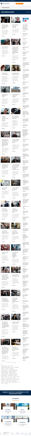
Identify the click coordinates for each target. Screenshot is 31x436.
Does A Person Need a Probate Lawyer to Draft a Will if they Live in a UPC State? (26, 188)
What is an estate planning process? (15, 275)
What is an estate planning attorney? (26, 150)
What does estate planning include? (15, 74)
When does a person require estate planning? (26, 218)
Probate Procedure (8, 380)
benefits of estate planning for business (6, 367)
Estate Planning (12, 368)
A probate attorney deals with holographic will (26, 257)
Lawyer (11, 376)
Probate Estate (3, 379)
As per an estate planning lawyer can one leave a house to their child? (25, 168)
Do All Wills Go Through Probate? (5, 74)
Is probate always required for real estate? (25, 93)
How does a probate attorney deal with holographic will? (26, 175)
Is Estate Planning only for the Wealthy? (15, 95)
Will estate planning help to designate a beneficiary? (25, 270)
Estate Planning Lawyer (4, 375)
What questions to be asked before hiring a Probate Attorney (5, 166)
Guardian (15, 375)
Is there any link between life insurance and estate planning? (25, 28)
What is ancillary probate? (5, 253)
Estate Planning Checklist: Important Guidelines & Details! (15, 255)
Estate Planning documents (4, 371)
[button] (14, 3)
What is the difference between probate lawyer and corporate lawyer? (26, 325)
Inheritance (2, 376)
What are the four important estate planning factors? (25, 161)
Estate (13, 367)
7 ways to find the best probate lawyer (15, 189)
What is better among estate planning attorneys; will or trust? (15, 300)
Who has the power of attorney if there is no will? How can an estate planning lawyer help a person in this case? (5, 350)
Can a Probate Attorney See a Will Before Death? (5, 232)
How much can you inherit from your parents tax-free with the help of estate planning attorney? (5, 324)
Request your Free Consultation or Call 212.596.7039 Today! (15, 393)
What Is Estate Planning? (25, 58)
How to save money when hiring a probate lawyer (15, 232)
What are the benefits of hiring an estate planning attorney (26, 155)
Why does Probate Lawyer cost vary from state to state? (15, 141)
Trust (1, 383)
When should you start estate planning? (15, 26)
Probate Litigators (17, 379)
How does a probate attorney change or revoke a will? (26, 318)
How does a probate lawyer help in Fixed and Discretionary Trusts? (26, 351)
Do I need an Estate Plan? (26, 207)
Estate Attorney (17, 367)
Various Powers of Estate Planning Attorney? (26, 87)
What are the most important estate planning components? (26, 339)
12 (15, 362)
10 (13, 362)
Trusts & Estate (6, 3)
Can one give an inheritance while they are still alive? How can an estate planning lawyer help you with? (5, 143)
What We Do (17, 433)
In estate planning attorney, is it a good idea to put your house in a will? (26, 251)
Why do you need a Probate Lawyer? (15, 322)
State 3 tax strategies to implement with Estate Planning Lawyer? (25, 236)
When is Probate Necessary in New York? (25, 212)
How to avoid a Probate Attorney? (25, 301)
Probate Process (14, 380)
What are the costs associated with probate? (26, 313)
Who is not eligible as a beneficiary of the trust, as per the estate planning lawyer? (15, 167)
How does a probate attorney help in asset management (26, 119)
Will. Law (6, 383)
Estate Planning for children (4, 372)
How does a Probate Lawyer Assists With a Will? (15, 210)
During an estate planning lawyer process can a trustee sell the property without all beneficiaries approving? (25, 132)
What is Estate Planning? (4, 188)
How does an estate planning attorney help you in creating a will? (5, 300)
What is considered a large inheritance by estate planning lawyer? (26, 64)
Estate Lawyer (2, 368)
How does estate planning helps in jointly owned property (5, 26)
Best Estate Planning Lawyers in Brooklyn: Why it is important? (26, 182)
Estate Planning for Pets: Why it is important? (15, 117)
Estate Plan (7, 368)
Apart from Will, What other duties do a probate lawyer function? (26, 307)
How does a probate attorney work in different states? (26, 276)
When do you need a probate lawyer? (26, 345)
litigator (15, 376)
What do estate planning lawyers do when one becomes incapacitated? (25, 283)
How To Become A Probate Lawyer (5, 47)
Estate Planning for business (12, 371)
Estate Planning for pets (12, 372)
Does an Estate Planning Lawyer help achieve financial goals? (25, 332)
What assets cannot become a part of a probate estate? (15, 349)
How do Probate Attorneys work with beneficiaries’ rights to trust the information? (5, 277)
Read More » (14, 34)
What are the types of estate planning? (26, 70)
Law (9, 376)
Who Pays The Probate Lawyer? (25, 34)
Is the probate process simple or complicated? (25, 223)
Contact (29, 433)
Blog (26, 433)
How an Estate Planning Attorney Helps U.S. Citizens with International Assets (26, 113)
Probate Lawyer (12, 379)
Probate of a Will (3, 380)
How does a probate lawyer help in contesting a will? (26, 229)
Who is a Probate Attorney (25, 140)
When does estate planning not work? (5, 95)
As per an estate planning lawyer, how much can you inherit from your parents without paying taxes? (15, 50)
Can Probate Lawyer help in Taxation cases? (5, 210)
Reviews (22, 433)
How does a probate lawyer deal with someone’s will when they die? (26, 201)
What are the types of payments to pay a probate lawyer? (26, 106)
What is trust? (25, 38)
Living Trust (18, 376)
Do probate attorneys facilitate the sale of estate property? (5, 118)
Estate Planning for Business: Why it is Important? (26, 289)
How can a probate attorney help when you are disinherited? (26, 100)
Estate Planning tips (10, 375)
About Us (12, 433)
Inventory (6, 376)
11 (14, 362)
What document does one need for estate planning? (25, 263)
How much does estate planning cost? (25, 295)
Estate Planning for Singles (26, 48)
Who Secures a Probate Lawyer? (25, 125)
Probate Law (7, 379)
